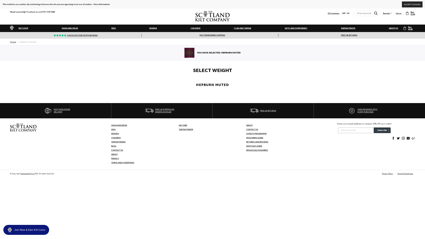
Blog (113, 146)
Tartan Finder (348, 28)
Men (113, 28)
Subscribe (382, 130)
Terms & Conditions (405, 173)
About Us (393, 28)
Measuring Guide (254, 137)
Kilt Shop (23, 28)
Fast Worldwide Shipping (212, 35)
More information (101, 4)
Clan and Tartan (242, 28)
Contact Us (117, 150)
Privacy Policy (387, 173)
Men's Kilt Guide (254, 146)
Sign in (398, 13)
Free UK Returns (349, 35)
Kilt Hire (183, 125)
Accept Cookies (412, 4)
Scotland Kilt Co (27, 173)
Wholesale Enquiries (257, 150)
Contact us (252, 129)
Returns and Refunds (257, 142)
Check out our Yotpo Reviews (82, 35)
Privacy (115, 158)
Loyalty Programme (256, 133)
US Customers (333, 13)
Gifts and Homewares (296, 28)
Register (386, 13)
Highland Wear (70, 28)
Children (195, 28)
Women (153, 28)
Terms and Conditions (122, 162)
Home (13, 42)
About (114, 154)
